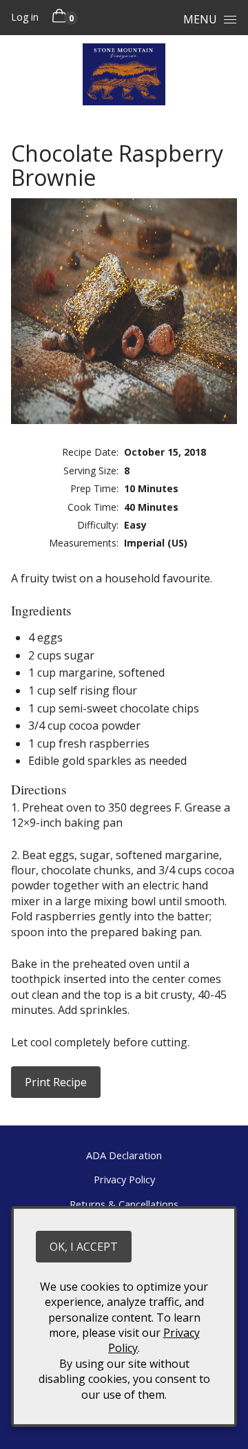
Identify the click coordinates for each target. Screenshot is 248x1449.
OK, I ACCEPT (84, 1246)
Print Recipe (56, 1082)
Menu (200, 19)
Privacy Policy (124, 1179)
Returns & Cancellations (124, 1204)
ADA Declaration (124, 1155)
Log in (25, 16)
